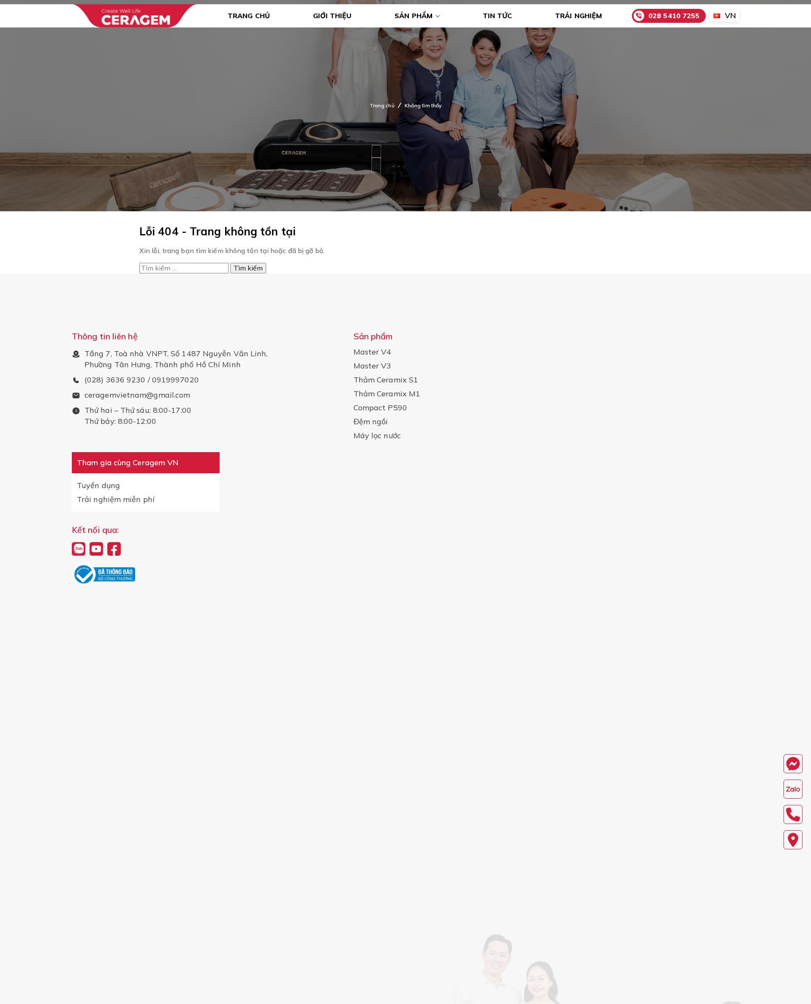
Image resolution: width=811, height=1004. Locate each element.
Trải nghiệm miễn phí (116, 499)
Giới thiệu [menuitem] (332, 15)
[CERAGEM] (134, 15)
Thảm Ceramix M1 (387, 394)
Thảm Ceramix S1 (386, 380)
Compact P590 (380, 408)
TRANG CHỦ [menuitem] (249, 15)
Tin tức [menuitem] (497, 15)
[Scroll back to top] (799, 984)
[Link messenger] (793, 763)
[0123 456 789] (793, 789)
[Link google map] (793, 839)
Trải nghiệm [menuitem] (578, 15)
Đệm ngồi (371, 422)
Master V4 (373, 352)
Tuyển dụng (98, 485)
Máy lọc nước (377, 435)
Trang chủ (382, 105)
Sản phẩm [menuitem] (414, 15)
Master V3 (373, 366)
